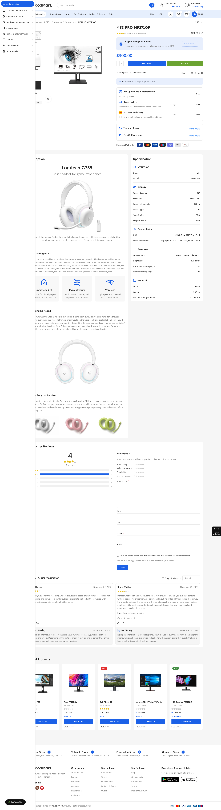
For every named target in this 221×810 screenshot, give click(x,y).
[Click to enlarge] (48, 99)
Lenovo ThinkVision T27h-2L (149, 702)
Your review (123, 481)
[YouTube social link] (42, 788)
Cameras (75, 786)
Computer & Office (42, 22)
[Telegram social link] (202, 73)
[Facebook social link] (188, 73)
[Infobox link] (38, 752)
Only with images (172, 578)
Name (120, 533)
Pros (119, 511)
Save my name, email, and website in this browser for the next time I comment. (155, 555)
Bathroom (75, 795)
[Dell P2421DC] (114, 682)
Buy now (184, 63)
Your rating (122, 464)
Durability (121, 472)
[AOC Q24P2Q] (42, 682)
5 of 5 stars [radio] (143, 464)
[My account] (171, 14)
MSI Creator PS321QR (181, 702)
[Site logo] (39, 5)
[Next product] (201, 22)
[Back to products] (198, 22)
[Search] (151, 5)
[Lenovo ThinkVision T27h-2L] (150, 682)
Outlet (104, 790)
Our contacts (107, 781)
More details (194, 128)
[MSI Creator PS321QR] (186, 682)
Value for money (124, 468)
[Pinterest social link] (195, 73)
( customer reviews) (136, 33)
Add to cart (147, 63)
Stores (104, 777)
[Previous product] (195, 22)
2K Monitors (70, 22)
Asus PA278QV (70, 702)
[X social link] (192, 73)
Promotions (106, 772)
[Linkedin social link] (198, 73)
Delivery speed (123, 476)
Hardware (75, 781)
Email (120, 544)
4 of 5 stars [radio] (141, 464)
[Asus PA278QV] (78, 682)
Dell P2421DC (106, 702)
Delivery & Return (109, 786)
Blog (133, 772)
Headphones (76, 790)
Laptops (74, 777)
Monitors (58, 22)
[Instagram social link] (37, 788)
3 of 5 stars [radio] (139, 464)
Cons (119, 522)
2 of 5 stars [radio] (137, 464)
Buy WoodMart (17, 802)
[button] (38, 102)
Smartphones (77, 772)
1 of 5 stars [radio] (135, 464)
